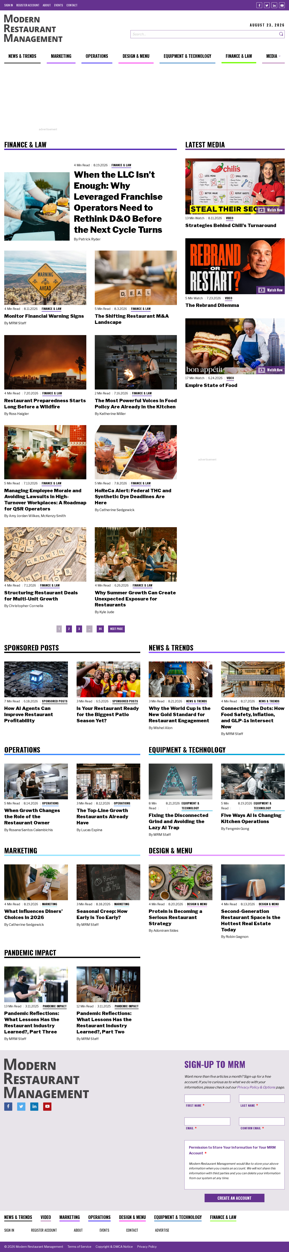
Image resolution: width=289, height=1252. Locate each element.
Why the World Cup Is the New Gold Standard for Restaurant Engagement (180, 714)
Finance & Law (121, 165)
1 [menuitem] (59, 629)
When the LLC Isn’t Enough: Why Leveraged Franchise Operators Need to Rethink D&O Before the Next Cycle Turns (118, 202)
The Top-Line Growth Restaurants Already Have (102, 816)
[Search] (281, 34)
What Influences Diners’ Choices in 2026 (33, 914)
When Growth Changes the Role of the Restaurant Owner (32, 816)
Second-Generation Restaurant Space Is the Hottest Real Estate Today (250, 920)
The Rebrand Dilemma (212, 305)
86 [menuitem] (100, 629)
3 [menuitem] (79, 629)
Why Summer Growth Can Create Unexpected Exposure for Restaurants (135, 599)
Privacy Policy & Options (256, 1087)
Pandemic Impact (55, 1006)
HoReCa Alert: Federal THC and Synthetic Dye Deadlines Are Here (133, 497)
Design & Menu (197, 904)
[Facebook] (259, 5)
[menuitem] (8, 5)
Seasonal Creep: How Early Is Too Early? (102, 914)
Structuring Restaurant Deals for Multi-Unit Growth (41, 596)
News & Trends (196, 701)
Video (229, 218)
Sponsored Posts (54, 701)
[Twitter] (267, 5)
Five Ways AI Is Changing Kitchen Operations (251, 818)
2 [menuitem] (69, 629)
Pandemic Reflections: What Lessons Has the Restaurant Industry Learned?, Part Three (31, 1022)
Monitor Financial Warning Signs (44, 316)
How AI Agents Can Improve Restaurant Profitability (28, 714)
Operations (50, 803)
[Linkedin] (274, 5)
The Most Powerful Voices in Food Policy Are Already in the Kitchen (136, 404)
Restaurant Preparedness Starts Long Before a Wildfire (45, 404)
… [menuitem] (89, 629)
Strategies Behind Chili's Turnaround (230, 225)
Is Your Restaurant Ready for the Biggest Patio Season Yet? (108, 714)
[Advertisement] (144, 97)
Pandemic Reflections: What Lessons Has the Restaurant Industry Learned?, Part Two (104, 1022)
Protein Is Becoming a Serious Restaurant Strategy (175, 917)
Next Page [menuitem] (116, 629)
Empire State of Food (211, 385)
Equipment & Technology (190, 805)
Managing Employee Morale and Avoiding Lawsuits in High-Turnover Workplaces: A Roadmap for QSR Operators (45, 500)
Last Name (248, 1105)
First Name (193, 1105)
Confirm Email (251, 1128)
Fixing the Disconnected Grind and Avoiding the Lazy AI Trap (178, 821)
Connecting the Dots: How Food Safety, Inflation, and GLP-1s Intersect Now (253, 717)
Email (190, 1128)
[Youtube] (282, 5)
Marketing (49, 904)
